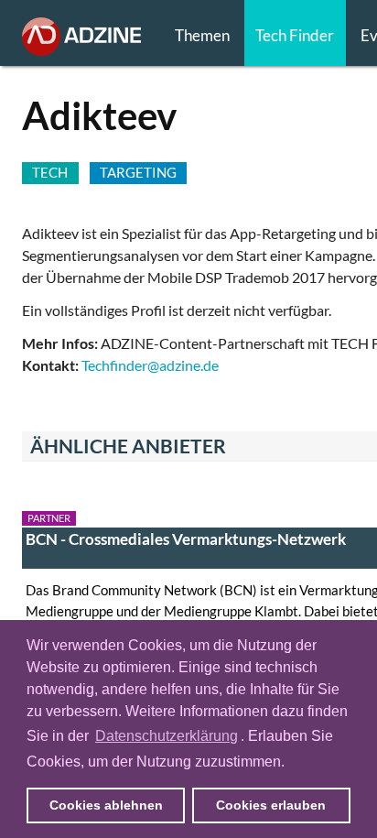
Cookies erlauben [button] (271, 805)
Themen (202, 35)
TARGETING (138, 172)
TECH (50, 172)
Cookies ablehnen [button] (106, 805)
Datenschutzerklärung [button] (166, 736)
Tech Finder (294, 35)
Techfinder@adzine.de (150, 365)
